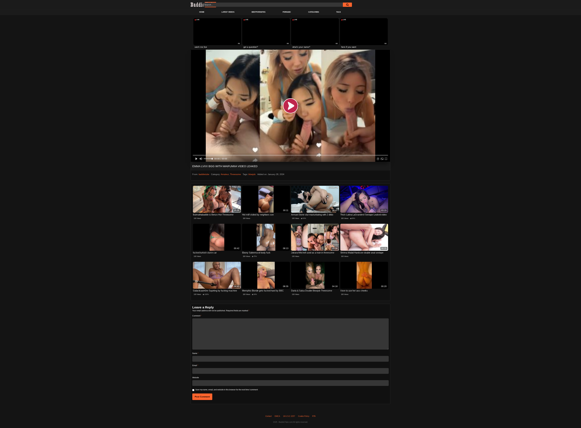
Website (195, 378)
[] (347, 5)
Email (195, 365)
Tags (338, 12)
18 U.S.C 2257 (289, 416)
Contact (268, 416)
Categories (313, 12)
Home (201, 12)
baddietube (204, 174)
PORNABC (287, 12)
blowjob (252, 174)
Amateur (225, 174)
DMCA (277, 416)
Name (195, 353)
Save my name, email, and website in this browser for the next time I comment (226, 390)
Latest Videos (228, 12)
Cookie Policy (303, 416)
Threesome (235, 174)
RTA (314, 416)
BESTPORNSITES (258, 12)
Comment (196, 316)
